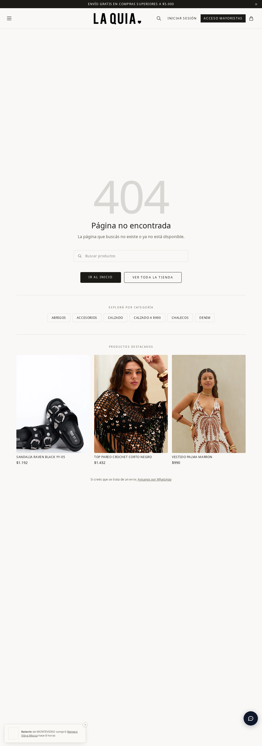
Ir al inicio (101, 277)
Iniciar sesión (182, 18)
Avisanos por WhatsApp (154, 479)
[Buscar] (158, 18)
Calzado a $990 (147, 318)
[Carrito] (251, 18)
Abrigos (59, 318)
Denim (204, 318)
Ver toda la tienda (153, 277)
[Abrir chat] (251, 718)
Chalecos (180, 318)
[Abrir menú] (9, 18)
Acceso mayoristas (223, 18)
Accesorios (87, 318)
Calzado (115, 318)
